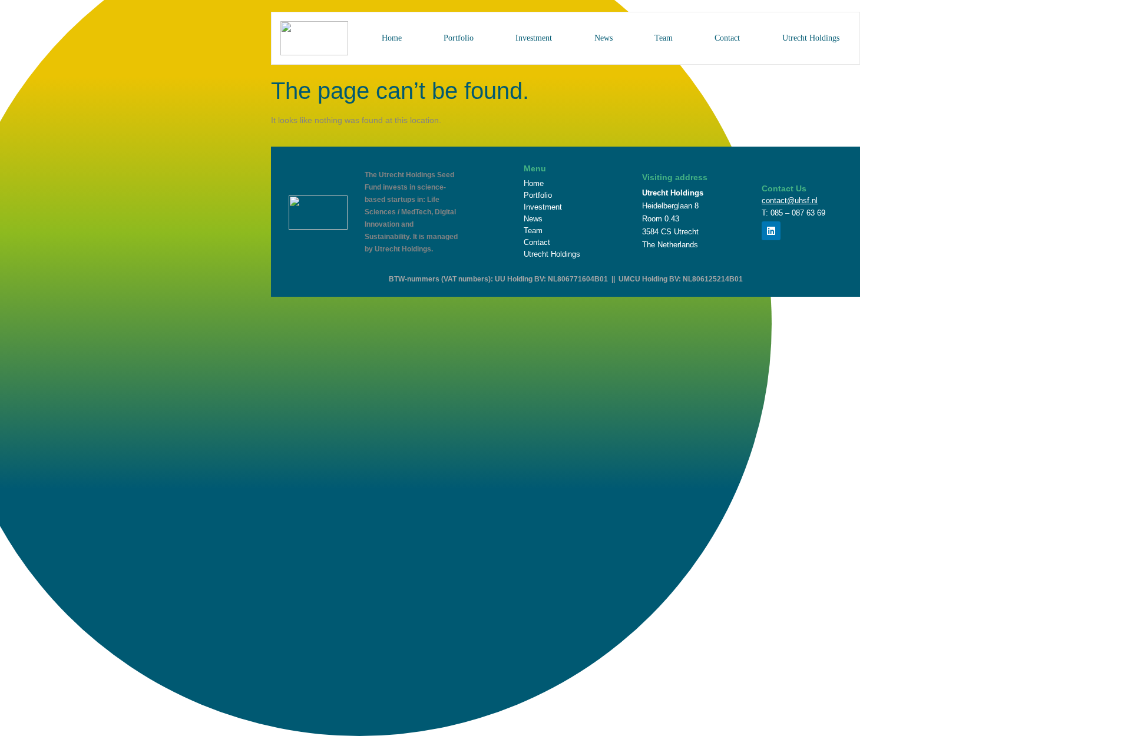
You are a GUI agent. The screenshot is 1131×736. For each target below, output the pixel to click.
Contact (727, 38)
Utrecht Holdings (810, 38)
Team (663, 38)
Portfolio (459, 38)
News (603, 38)
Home (392, 38)
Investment (533, 38)
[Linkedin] (771, 230)
